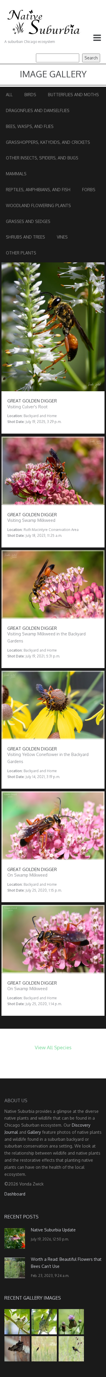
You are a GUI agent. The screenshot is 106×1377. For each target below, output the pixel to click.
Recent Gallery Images (32, 1298)
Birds (30, 94)
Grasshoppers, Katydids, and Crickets (48, 142)
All (9, 94)
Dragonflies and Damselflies (37, 110)
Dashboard (14, 1193)
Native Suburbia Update (53, 1229)
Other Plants (21, 252)
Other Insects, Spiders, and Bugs (42, 157)
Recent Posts (21, 1217)
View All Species (53, 1047)
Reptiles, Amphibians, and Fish (38, 189)
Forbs (88, 189)
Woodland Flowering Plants (38, 205)
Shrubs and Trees (25, 236)
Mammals (16, 173)
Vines (62, 236)
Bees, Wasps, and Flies (30, 126)
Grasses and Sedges (28, 221)
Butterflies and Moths (73, 94)
